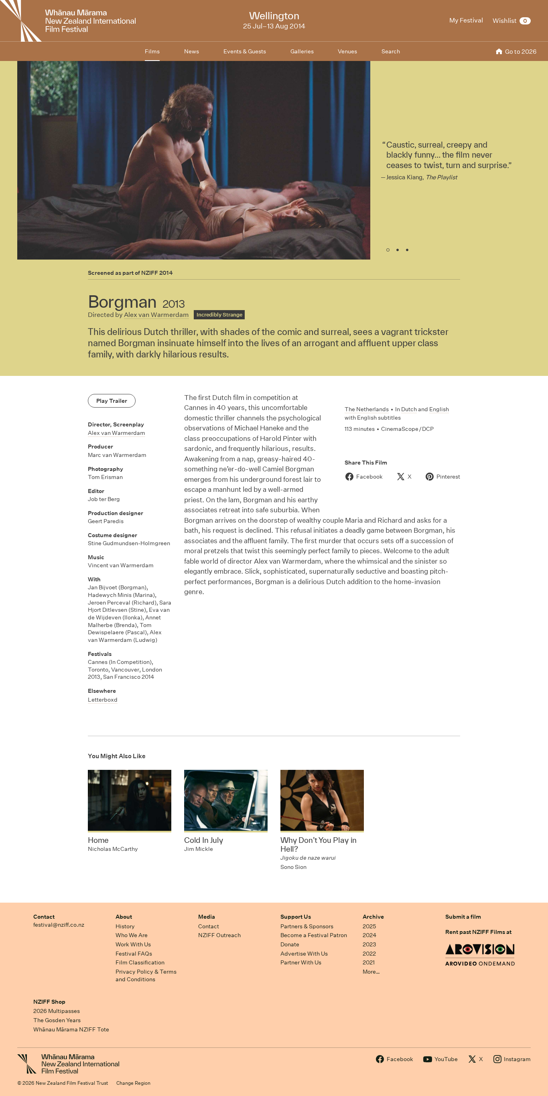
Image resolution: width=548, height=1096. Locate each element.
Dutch (409, 409)
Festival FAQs (134, 953)
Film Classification (140, 962)
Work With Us (133, 944)
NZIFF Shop (49, 1001)
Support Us (295, 916)
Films (152, 51)
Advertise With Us (304, 953)
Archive (373, 916)
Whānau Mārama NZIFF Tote (71, 1029)
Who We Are (132, 935)
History (125, 926)
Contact (44, 916)
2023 (369, 944)
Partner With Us (300, 962)
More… (371, 971)
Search (391, 51)
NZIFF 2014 (157, 272)
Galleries (302, 51)
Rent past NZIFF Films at (478, 932)
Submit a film (463, 916)
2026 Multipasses (56, 1011)
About (124, 916)
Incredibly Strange (219, 314)
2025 (369, 926)
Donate (289, 944)
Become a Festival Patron (313, 935)
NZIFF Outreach (219, 935)
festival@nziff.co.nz (58, 924)
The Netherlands (367, 409)
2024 (369, 935)
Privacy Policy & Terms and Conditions (146, 975)
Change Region (133, 1083)
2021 (369, 962)
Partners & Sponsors (306, 926)
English (439, 409)
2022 (369, 953)
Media (206, 916)
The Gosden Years (57, 1020)
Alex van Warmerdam (156, 315)
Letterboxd (103, 699)
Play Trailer (111, 400)
